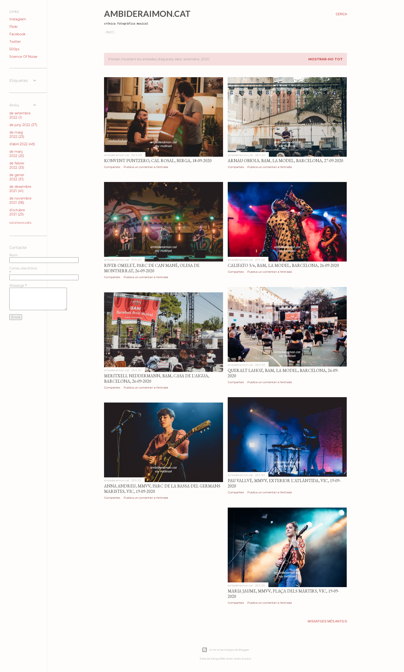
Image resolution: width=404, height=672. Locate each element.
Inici (110, 32)
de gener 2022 (16, 177)
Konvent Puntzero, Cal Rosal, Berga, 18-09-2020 (158, 160)
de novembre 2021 (20, 200)
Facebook (17, 34)
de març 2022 (16, 153)
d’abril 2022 (21, 144)
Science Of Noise (23, 56)
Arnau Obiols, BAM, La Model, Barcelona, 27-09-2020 (285, 160)
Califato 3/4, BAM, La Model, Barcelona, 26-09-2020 (283, 265)
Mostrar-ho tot (325, 59)
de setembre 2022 (20, 115)
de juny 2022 (22, 125)
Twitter (15, 42)
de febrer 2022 (16, 165)
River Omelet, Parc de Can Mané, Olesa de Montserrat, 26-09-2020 (151, 268)
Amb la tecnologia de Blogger (229, 649)
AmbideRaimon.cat (147, 13)
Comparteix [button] (112, 167)
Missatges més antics (327, 621)
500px (14, 49)
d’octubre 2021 (17, 212)
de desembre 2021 (20, 189)
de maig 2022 (16, 134)
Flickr (13, 27)
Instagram (17, 19)
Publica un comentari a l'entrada (146, 167)
